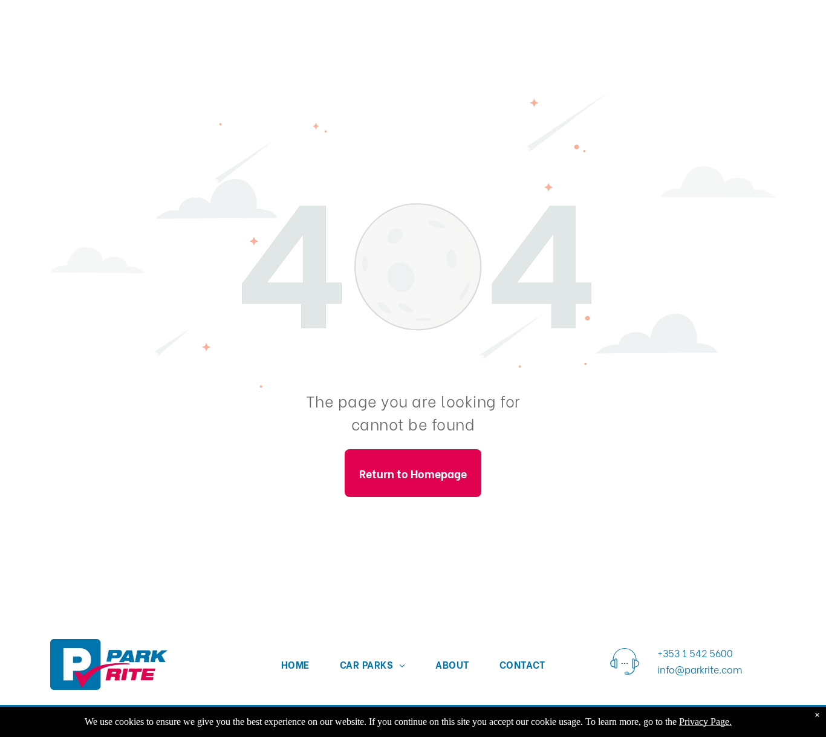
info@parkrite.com (700, 669)
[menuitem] (295, 664)
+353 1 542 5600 (695, 653)
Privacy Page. (705, 721)
